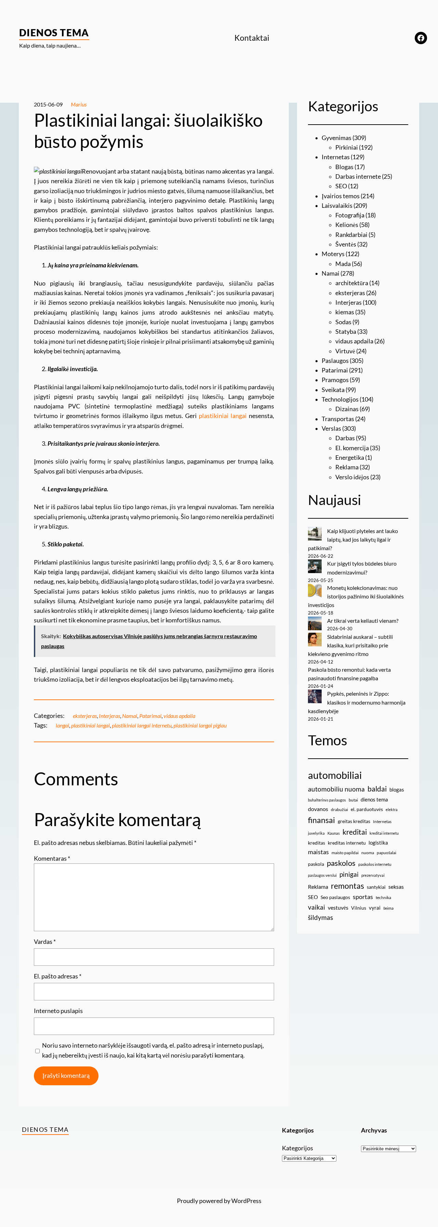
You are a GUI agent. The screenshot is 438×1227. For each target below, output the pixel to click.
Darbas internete (358, 176)
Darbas (345, 438)
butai (353, 799)
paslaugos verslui (322, 875)
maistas (318, 852)
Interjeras (109, 716)
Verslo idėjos (352, 477)
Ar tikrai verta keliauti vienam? (362, 621)
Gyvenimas (336, 137)
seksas (396, 886)
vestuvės (338, 907)
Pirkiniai (346, 147)
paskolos (341, 863)
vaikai (316, 907)
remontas (347, 885)
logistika (378, 842)
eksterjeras (85, 716)
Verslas (331, 428)
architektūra (351, 283)
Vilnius (358, 908)
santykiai (376, 887)
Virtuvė (345, 351)
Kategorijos (297, 1148)
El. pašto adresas (57, 976)
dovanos (318, 809)
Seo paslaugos (335, 897)
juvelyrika (316, 833)
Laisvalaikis (337, 205)
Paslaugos (335, 360)
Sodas (343, 322)
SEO (341, 186)
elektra (392, 809)
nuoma (367, 852)
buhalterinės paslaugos (327, 800)
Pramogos (335, 379)
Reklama (347, 467)
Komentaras (52, 858)
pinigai (349, 874)
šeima (388, 908)
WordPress (246, 1200)
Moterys (333, 253)
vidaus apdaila (179, 716)
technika (383, 897)
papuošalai (386, 852)
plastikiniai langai (223, 415)
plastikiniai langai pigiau (200, 725)
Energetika (349, 457)
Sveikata (333, 389)
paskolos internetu (374, 864)
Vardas (45, 941)
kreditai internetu (384, 833)
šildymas (320, 917)
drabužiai (339, 809)
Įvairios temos (341, 196)
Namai (129, 716)
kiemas (344, 312)
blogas (396, 789)
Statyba (345, 331)
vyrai (375, 908)
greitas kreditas (354, 821)
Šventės (345, 244)
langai (62, 725)
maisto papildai (345, 852)
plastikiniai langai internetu (141, 725)
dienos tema (374, 799)
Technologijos (340, 399)
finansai (321, 820)
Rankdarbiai (351, 234)
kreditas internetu (347, 843)
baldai (377, 789)
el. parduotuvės (367, 809)
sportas (363, 896)
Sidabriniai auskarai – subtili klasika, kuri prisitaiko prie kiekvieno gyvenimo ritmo (350, 645)
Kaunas (333, 833)
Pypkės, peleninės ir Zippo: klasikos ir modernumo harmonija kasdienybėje (356, 702)
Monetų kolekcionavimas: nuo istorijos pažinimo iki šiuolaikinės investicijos (356, 596)
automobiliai (335, 775)
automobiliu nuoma (336, 789)
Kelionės (346, 224)
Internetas (336, 157)
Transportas (338, 418)
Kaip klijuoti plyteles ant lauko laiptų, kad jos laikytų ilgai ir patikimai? (353, 539)
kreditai (355, 832)
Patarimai (150, 716)
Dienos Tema (54, 32)
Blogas (344, 166)
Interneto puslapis (58, 1010)
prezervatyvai (373, 875)
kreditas (316, 843)
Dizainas (347, 409)
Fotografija (349, 215)
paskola (316, 864)
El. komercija (352, 448)
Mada (343, 263)
